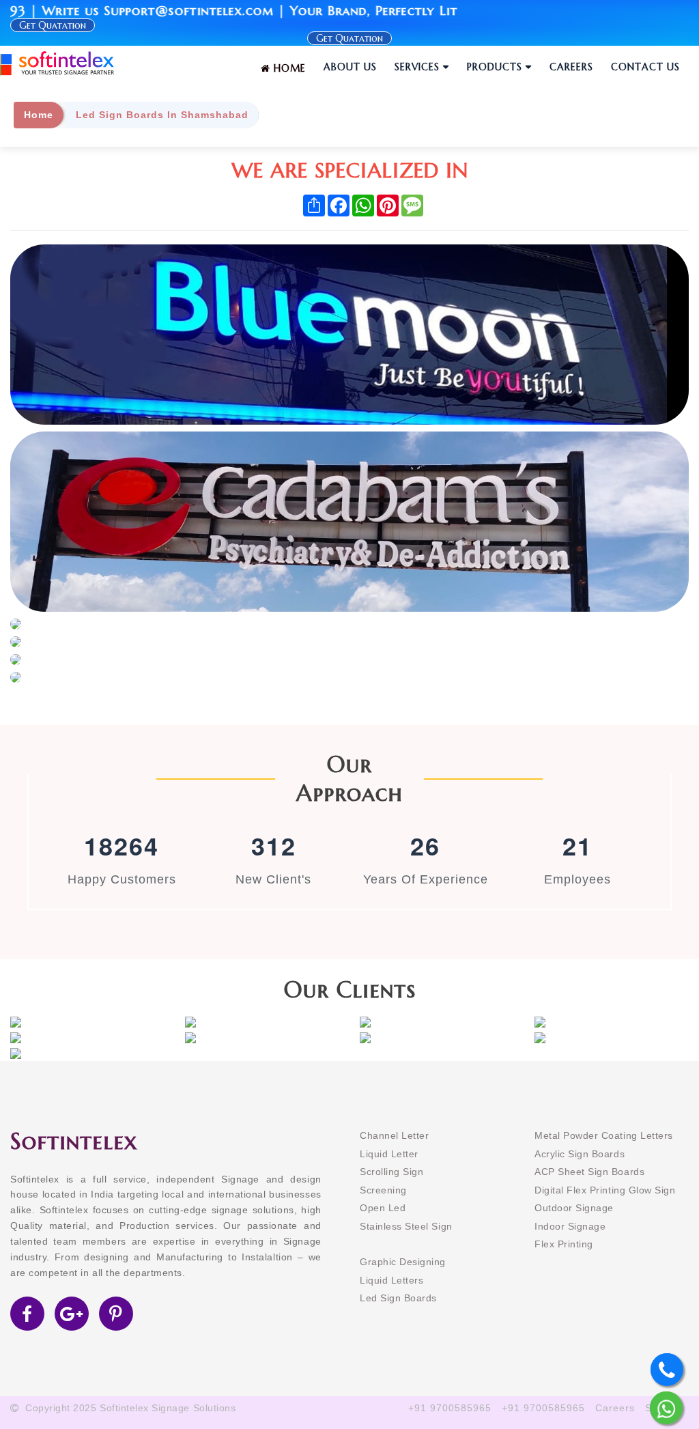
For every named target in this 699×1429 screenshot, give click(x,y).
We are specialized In (349, 170)
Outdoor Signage (574, 1207)
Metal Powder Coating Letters (603, 1135)
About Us (350, 67)
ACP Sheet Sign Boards (589, 1171)
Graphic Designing (403, 1261)
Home (288, 68)
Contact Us (645, 67)
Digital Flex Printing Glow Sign (604, 1190)
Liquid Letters (391, 1280)
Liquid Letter (389, 1153)
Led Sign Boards (398, 1297)
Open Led (382, 1207)
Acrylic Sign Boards (579, 1153)
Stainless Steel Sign (406, 1226)
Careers (571, 67)
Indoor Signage (569, 1226)
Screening (383, 1190)
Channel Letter (394, 1135)
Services (417, 67)
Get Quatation (349, 38)
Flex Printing (563, 1244)
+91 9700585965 (449, 1407)
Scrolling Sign (391, 1171)
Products (494, 67)
